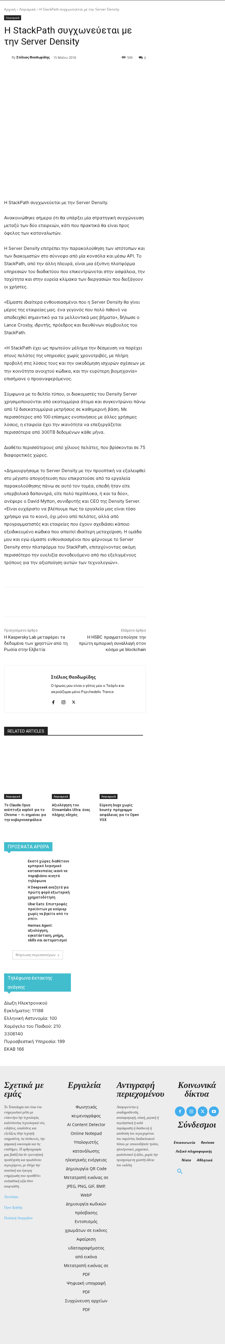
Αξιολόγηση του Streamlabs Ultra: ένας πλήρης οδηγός (71, 810)
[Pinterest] (83, 73)
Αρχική (10, 9)
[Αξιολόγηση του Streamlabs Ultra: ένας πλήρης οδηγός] (73, 758)
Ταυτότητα (11, 1197)
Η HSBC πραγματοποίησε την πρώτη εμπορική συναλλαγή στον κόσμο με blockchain (112, 643)
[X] (70, 73)
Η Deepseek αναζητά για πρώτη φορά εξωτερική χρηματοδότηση (49, 892)
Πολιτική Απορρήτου (18, 1218)
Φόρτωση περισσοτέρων (36, 954)
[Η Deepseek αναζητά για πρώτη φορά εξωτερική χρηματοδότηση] (14, 892)
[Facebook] (56, 73)
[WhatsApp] (97, 73)
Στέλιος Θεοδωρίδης (33, 57)
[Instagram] (63, 701)
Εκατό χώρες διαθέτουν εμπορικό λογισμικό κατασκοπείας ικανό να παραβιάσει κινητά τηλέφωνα (48, 871)
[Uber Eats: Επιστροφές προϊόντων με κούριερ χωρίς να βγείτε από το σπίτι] (14, 909)
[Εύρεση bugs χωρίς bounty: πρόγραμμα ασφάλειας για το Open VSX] (121, 758)
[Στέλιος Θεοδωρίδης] (8, 57)
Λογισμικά (27, 9)
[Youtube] (214, 1111)
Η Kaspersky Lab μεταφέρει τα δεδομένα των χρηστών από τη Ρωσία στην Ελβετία (36, 643)
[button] (180, 1172)
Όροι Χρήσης (13, 1207)
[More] (110, 73)
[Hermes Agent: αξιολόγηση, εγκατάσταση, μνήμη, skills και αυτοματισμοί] (14, 930)
